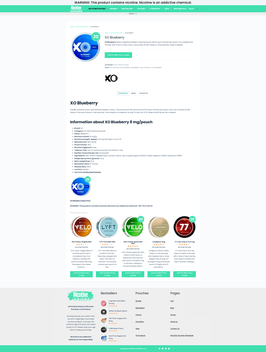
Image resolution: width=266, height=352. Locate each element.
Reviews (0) (144, 93)
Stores (173, 315)
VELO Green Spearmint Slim (133, 243)
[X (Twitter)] (169, 348)
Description (123, 93)
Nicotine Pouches (121, 65)
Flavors (139, 315)
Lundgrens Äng (158, 242)
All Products (140, 335)
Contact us (174, 328)
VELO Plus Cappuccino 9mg (118, 319)
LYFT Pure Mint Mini (107, 242)
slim (141, 68)
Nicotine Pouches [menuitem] (97, 8)
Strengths (140, 321)
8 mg (122, 68)
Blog (172, 308)
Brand (133, 93)
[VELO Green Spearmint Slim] (133, 227)
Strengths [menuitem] (155, 8)
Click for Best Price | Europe (118, 55)
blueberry (135, 68)
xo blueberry (156, 68)
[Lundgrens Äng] (158, 227)
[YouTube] (166, 348)
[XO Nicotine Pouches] (111, 78)
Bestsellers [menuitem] (127, 8)
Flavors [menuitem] (141, 8)
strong (147, 68)
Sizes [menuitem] (167, 8)
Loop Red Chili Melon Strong (117, 302)
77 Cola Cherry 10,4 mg (185, 242)
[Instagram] (162, 348)
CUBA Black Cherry (116, 328)
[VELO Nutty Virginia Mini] (81, 227)
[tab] (123, 93)
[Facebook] (159, 348)
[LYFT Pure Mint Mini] (107, 227)
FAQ (172, 301)
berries (127, 68)
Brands (138, 301)
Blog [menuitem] (191, 8)
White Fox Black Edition (118, 311)
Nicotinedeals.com (139, 349)
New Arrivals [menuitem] (180, 8)
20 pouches (114, 68)
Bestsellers (140, 308)
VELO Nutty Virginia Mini (81, 242)
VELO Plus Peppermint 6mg (117, 337)
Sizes (138, 328)
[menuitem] (197, 8)
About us (174, 321)
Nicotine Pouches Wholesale (181, 335)
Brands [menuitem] (113, 8)
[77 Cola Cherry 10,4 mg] (184, 227)
